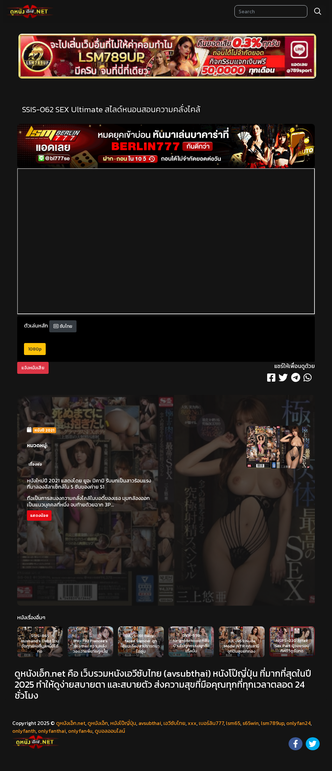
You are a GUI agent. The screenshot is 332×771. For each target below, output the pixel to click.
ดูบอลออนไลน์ (110, 731)
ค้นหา (318, 11)
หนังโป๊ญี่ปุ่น (123, 723)
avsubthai (149, 723)
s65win (251, 723)
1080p (35, 349)
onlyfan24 (298, 723)
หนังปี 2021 (44, 430)
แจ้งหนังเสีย (32, 367)
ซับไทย (65, 326)
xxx (192, 723)
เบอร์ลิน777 (211, 723)
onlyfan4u (80, 731)
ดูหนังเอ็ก (98, 723)
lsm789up (272, 723)
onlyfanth (24, 731)
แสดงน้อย (39, 515)
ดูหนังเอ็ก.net (70, 723)
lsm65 (233, 723)
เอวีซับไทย (174, 723)
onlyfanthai (52, 731)
